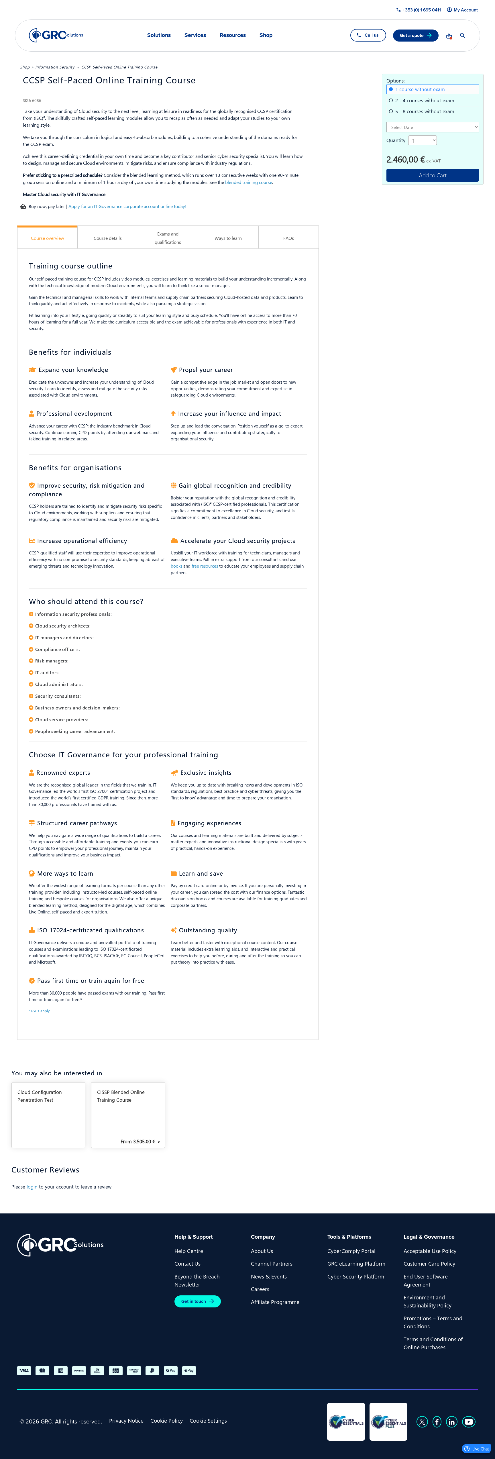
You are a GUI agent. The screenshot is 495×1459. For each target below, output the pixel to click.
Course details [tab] (108, 238)
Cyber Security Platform (355, 1276)
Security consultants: (58, 696)
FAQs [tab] (288, 238)
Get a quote (412, 35)
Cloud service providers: (61, 719)
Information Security (55, 66)
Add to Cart (433, 175)
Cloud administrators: (59, 684)
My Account (466, 10)
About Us (262, 1250)
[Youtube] (469, 1421)
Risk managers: (51, 661)
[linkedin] (451, 1421)
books (176, 566)
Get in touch (193, 1301)
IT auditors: (47, 672)
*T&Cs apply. (39, 1010)
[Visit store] (448, 35)
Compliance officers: (57, 649)
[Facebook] (437, 1421)
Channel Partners (271, 1263)
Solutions (159, 35)
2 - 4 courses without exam (424, 100)
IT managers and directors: (64, 637)
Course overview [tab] (47, 238)
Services (195, 35)
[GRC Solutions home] (92, 1245)
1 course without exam (420, 89)
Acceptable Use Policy (430, 1250)
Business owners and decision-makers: (77, 708)
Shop (266, 35)
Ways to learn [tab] (228, 238)
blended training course (248, 182)
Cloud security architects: (63, 626)
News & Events (269, 1276)
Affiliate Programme (275, 1301)
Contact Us (187, 1263)
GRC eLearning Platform (356, 1263)
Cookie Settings (208, 1420)
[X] (422, 1421)
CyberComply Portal (351, 1250)
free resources (205, 566)
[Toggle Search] (462, 35)
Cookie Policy (166, 1420)
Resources (233, 35)
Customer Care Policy (429, 1263)
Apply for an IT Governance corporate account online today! (127, 206)
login (32, 1186)
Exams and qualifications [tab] (168, 238)
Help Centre (188, 1250)
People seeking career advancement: (75, 731)
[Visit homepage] (56, 35)
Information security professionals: (73, 614)
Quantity (395, 140)
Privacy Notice (126, 1420)
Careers (260, 1289)
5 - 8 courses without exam (424, 111)
